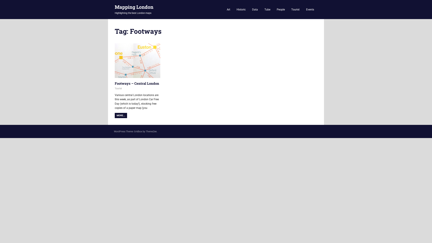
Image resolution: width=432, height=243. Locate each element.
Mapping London (134, 7)
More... (121, 115)
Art (228, 9)
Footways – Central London (137, 83)
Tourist (295, 9)
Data (255, 9)
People (281, 9)
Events (310, 9)
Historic (241, 9)
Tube (267, 9)
